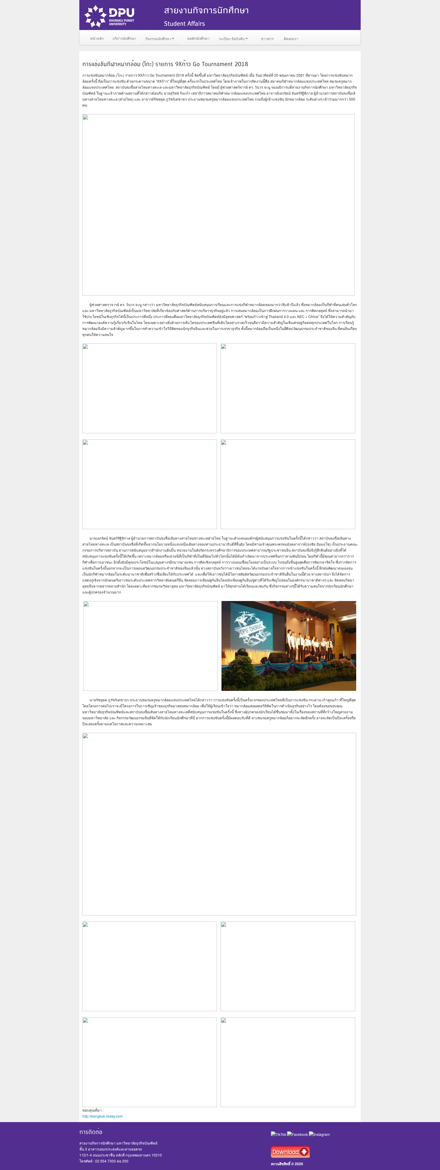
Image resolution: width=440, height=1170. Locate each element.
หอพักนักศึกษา (198, 38)
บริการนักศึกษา (124, 38)
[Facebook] (298, 1133)
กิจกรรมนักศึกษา (158, 38)
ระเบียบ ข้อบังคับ (232, 38)
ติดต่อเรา (291, 38)
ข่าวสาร (267, 38)
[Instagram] (319, 1133)
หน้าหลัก (97, 38)
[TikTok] (279, 1133)
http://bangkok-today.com (102, 1115)
